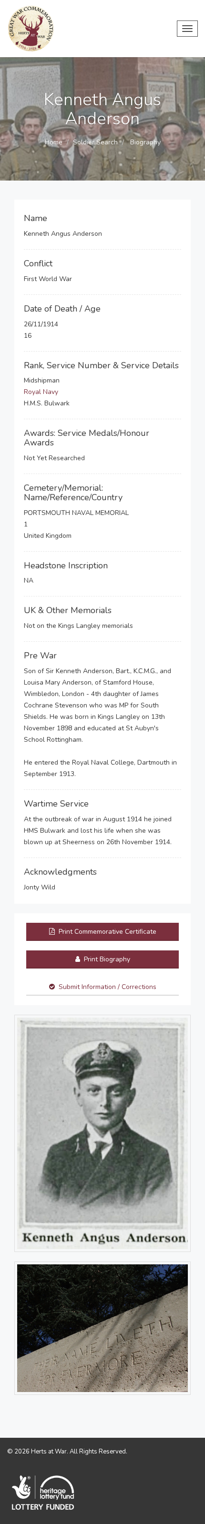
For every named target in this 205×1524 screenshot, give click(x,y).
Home (53, 142)
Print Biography (106, 959)
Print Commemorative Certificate (106, 931)
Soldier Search (95, 142)
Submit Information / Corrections (107, 986)
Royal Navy (41, 391)
